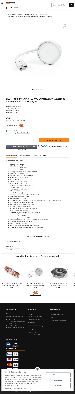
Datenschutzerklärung (19, 388)
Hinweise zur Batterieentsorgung (34, 333)
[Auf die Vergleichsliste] (65, 26)
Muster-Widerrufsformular (58, 321)
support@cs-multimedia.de (16, 327)
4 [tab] (38, 89)
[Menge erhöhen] (34, 140)
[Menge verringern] (8, 140)
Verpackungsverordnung (35, 326)
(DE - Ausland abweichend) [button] (23, 133)
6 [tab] (42, 89)
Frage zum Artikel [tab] (40, 156)
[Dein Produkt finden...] (71, 5)
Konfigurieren (58, 380)
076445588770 (12, 324)
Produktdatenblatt (11, 125)
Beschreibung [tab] (11, 156)
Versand (22, 120)
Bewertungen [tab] (25, 156)
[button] (6, 8)
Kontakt (52, 317)
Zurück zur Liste (11, 14)
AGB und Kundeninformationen (35, 315)
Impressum (7, 388)
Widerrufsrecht (32, 329)
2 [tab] (34, 89)
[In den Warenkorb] (7, 22)
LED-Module (16, 110)
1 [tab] (32, 89)
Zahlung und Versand (56, 314)
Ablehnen (58, 385)
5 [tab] (40, 89)
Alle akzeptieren (58, 375)
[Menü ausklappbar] (2, 3)
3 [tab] (36, 89)
